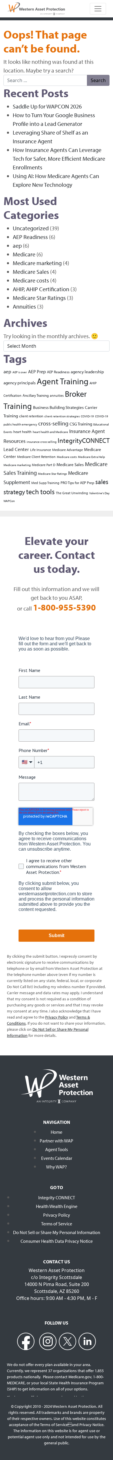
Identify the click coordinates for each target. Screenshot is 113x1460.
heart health (22, 432)
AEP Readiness (30, 236)
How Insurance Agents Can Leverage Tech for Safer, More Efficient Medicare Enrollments (59, 158)
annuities (57, 395)
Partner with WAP (56, 1141)
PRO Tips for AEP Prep (77, 482)
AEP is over (19, 372)
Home (56, 1132)
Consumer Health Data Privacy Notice (57, 1241)
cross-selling (53, 423)
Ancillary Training (36, 395)
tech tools (40, 491)
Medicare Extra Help (91, 457)
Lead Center (16, 449)
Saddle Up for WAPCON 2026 (47, 106)
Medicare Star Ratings (39, 297)
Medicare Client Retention (36, 456)
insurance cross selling (42, 442)
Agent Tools (56, 1149)
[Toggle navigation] (98, 9)
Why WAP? (56, 1167)
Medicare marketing (37, 263)
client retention (31, 415)
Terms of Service (56, 1224)
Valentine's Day (99, 493)
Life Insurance (40, 450)
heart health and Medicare (50, 432)
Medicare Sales (31, 271)
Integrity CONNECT (56, 1197)
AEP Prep (37, 371)
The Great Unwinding (72, 493)
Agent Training (62, 381)
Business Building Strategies (58, 407)
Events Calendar (56, 1158)
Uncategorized (31, 228)
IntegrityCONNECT (84, 440)
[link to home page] (36, 8)
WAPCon (9, 501)
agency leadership (87, 371)
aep (17, 245)
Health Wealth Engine (56, 1206)
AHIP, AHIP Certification (41, 289)
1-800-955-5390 (64, 607)
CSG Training (81, 424)
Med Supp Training (45, 483)
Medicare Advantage (67, 450)
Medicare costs (31, 280)
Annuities (24, 306)
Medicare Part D (43, 465)
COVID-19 (87, 416)
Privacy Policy (56, 1215)
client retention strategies (62, 416)
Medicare (24, 254)
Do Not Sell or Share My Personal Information (56, 1232)
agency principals (19, 382)
